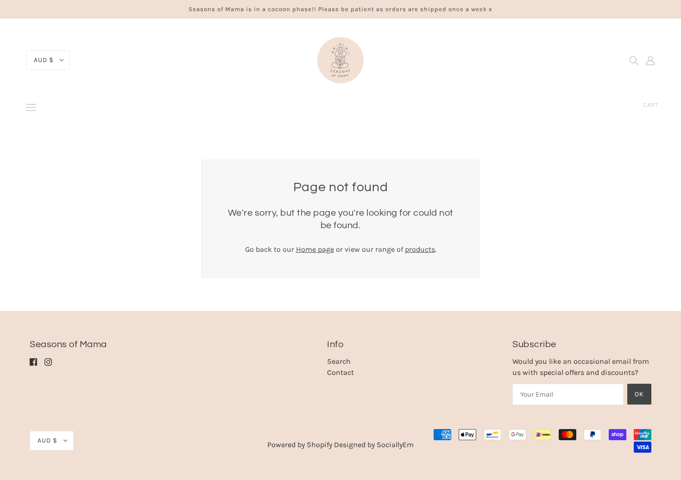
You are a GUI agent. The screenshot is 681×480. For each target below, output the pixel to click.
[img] (633, 60)
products (420, 249)
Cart (651, 104)
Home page (315, 249)
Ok (639, 394)
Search (339, 361)
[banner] (340, 59)
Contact (340, 372)
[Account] (650, 60)
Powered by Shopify (299, 444)
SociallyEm (395, 444)
